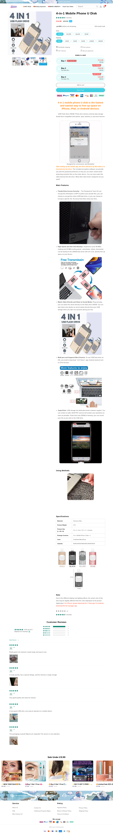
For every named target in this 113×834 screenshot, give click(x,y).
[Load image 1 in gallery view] (16, 61)
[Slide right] (50, 61)
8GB (59, 41)
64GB (83, 41)
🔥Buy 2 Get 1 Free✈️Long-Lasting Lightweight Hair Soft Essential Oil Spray (59, 784)
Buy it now (80, 90)
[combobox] (87, 6)
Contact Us (37, 808)
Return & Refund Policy (64, 811)
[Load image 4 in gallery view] (43, 61)
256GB (100, 41)
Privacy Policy (83, 808)
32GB (75, 41)
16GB (67, 41)
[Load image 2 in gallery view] (25, 61)
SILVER (68, 34)
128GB (91, 41)
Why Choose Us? (17, 814)
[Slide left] (10, 61)
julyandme (61, 827)
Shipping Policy (83, 811)
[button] (60, 17)
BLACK (78, 34)
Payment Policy (61, 807)
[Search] (97, 6)
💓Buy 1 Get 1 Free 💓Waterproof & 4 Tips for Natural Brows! (34, 784)
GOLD (60, 34)
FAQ (13, 811)
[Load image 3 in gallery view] (34, 61)
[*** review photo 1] (13, 658)
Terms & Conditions (63, 814)
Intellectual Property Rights (42, 811)
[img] (13, 645)
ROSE (86, 34)
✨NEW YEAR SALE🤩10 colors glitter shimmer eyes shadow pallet (10, 784)
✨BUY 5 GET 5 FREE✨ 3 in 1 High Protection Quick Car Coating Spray (82, 784)
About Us (15, 807)
